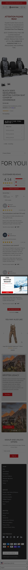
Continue (7, 292)
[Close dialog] (26, 277)
